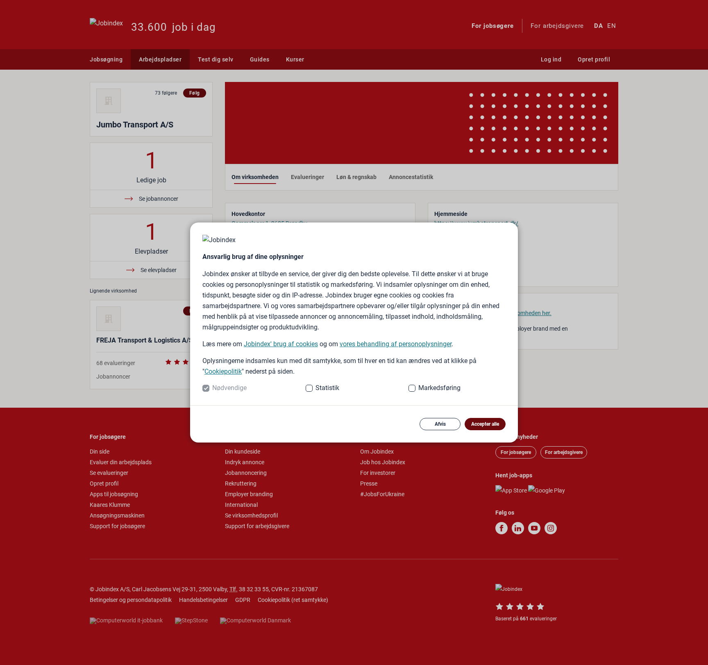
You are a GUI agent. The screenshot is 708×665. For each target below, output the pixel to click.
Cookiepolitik (223, 371)
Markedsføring (439, 388)
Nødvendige (229, 388)
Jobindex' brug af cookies (281, 344)
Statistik (327, 388)
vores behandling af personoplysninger (396, 344)
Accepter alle (485, 424)
